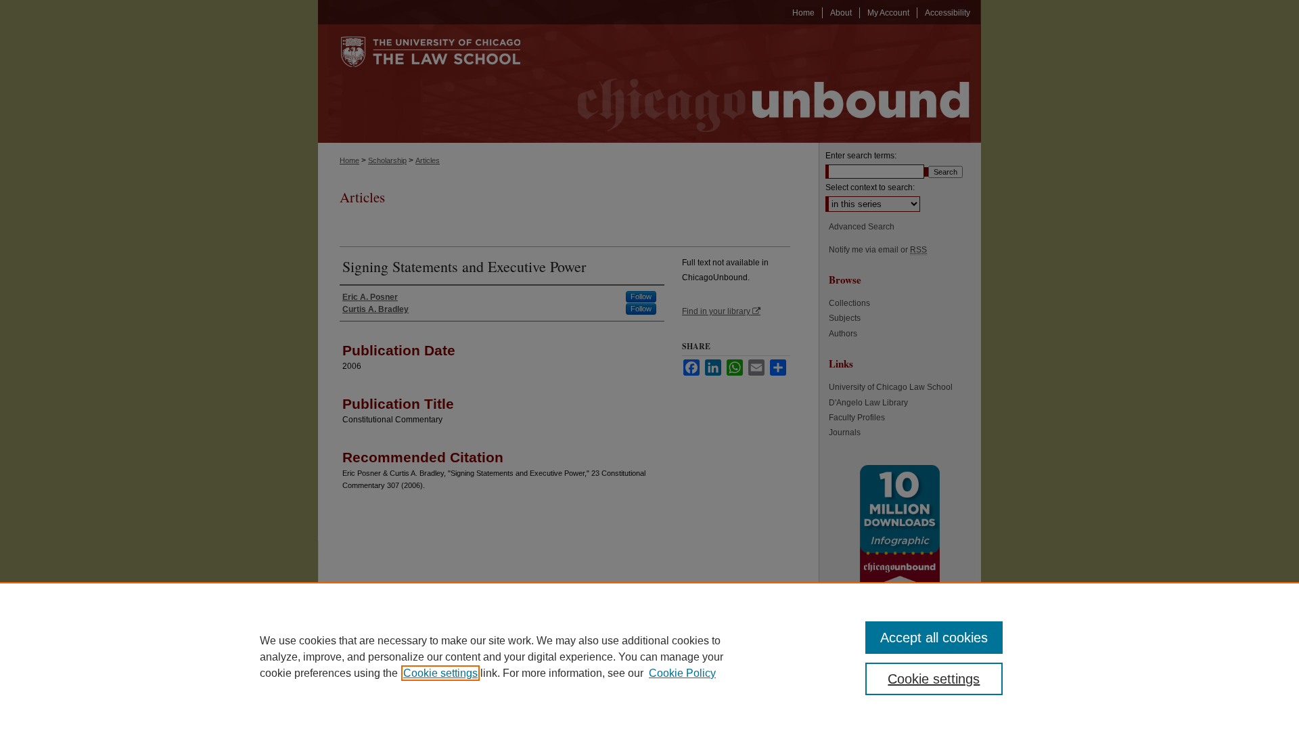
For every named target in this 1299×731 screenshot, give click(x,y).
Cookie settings (440, 673)
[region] (649, 656)
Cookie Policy (682, 673)
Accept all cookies (934, 637)
